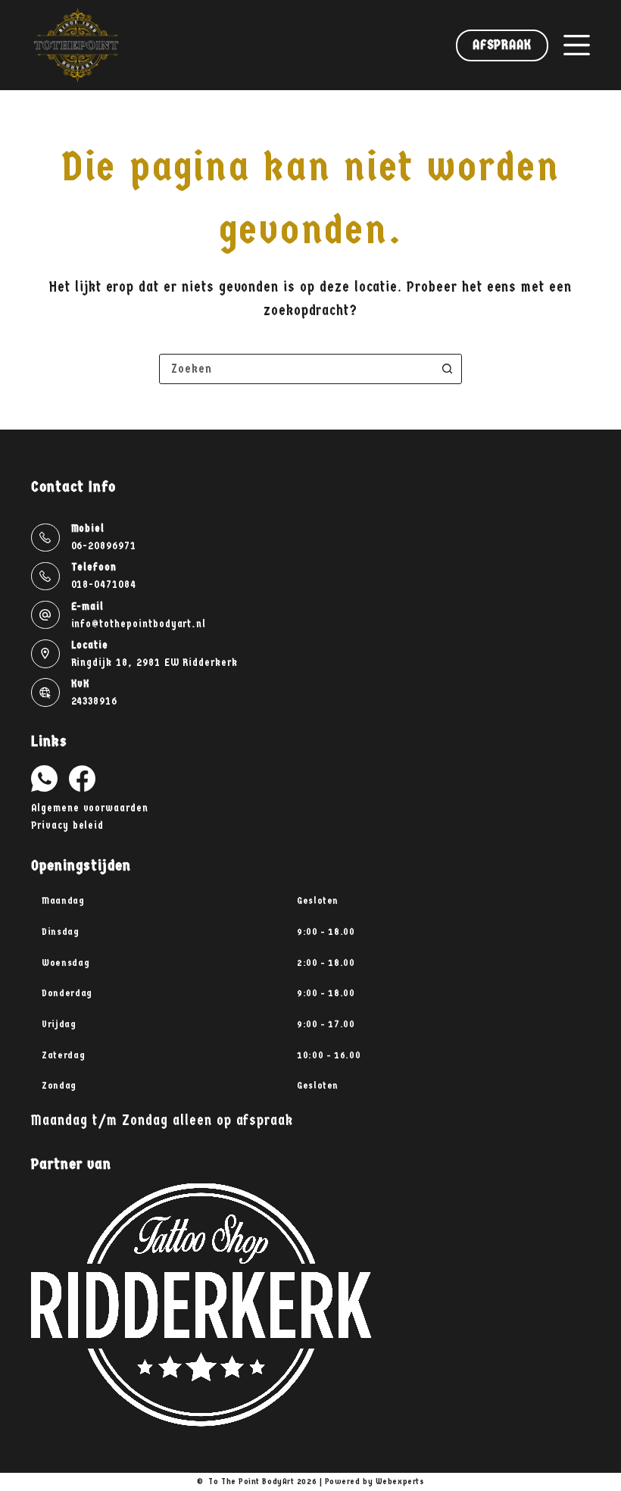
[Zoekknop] (446, 369)
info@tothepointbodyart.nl (139, 623)
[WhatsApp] (44, 778)
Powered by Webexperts (375, 1481)
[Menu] (576, 45)
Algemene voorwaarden (89, 808)
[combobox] (296, 369)
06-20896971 (103, 545)
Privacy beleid (67, 825)
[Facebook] (82, 778)
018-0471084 (103, 584)
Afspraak (502, 45)
